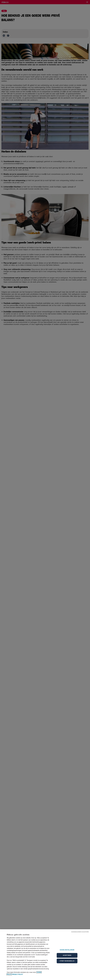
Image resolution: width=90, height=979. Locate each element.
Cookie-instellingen (67, 949)
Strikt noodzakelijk (67, 961)
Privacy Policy (17, 974)
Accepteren (67, 955)
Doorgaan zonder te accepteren (80, 931)
